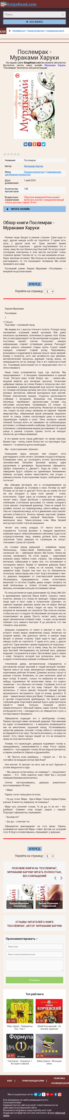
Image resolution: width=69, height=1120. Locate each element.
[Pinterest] (39, 144)
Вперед (34, 284)
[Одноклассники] (34, 144)
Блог (3, 31)
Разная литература (34, 172)
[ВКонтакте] (25, 144)
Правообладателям (33, 1081)
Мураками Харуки (55, 65)
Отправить (34, 980)
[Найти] (62, 14)
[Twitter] (43, 144)
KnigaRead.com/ (18, 4)
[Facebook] (30, 144)
